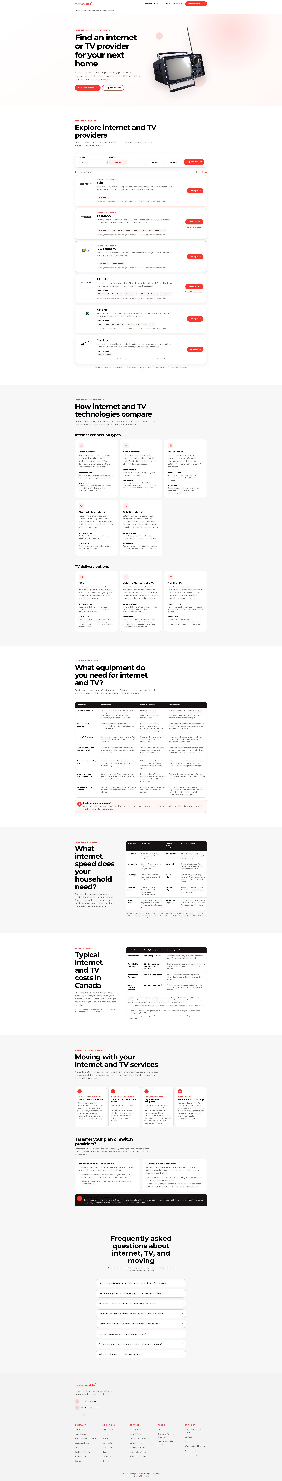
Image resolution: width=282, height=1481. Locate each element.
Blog (77, 1447)
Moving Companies (138, 1456)
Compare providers (88, 88)
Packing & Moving (138, 1447)
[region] (141, 750)
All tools (160, 1429)
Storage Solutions (138, 1452)
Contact (188, 1437)
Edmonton (107, 1456)
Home (77, 11)
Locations (148, 4)
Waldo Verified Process (195, 1446)
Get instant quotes (196, 4)
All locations (107, 1429)
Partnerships (80, 1434)
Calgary (105, 1452)
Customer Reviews (172, 4)
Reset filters (201, 172)
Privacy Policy (191, 1455)
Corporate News (82, 1443)
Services (157, 4)
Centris (78, 1461)
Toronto (106, 1434)
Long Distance (136, 1434)
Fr (182, 4)
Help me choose (113, 88)
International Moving (139, 1439)
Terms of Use (190, 1450)
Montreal (106, 1439)
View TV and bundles (194, 227)
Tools (84, 11)
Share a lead (80, 1456)
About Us (79, 1429)
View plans (195, 191)
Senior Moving (136, 1443)
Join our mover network (85, 1439)
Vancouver (107, 1447)
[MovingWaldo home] (83, 3)
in (83, 1416)
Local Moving (135, 1429)
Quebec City (107, 1443)
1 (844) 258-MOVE (89, 1401)
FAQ (187, 1441)
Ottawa (105, 1461)
